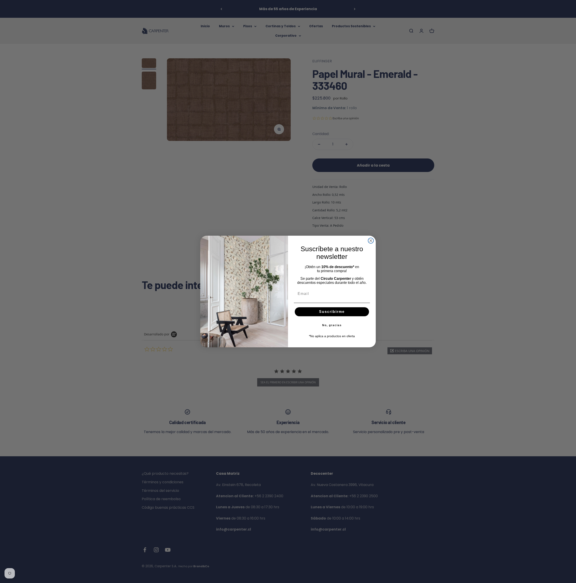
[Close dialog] (371, 240)
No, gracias (332, 325)
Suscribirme (332, 312)
